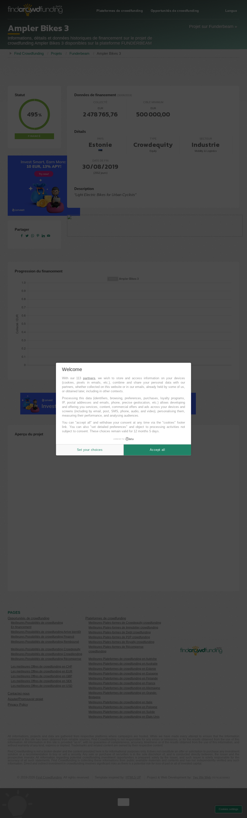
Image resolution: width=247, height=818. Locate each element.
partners (89, 378)
